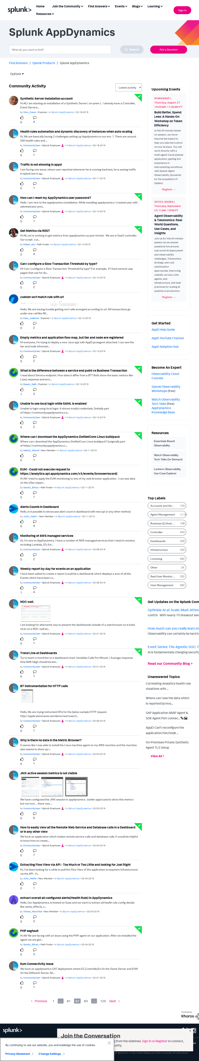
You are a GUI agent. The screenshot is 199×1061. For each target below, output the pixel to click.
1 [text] (21, 394)
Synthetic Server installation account (46, 98)
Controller (156, 532)
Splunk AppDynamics (62, 112)
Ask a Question (169, 49)
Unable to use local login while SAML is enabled (53, 403)
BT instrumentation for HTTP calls (44, 686)
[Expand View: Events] (126, 5)
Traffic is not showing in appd (41, 164)
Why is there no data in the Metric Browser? (51, 740)
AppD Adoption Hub (165, 346)
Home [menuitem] (40, 6)
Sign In (182, 10)
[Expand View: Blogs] (141, 5)
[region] (57, 1049)
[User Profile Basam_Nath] (13, 372)
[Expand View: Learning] (161, 5)
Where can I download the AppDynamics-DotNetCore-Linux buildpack (70, 437)
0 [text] (21, 122)
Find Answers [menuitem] (97, 6)
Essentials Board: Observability (164, 443)
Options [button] (14, 74)
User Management (161, 585)
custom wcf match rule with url (42, 297)
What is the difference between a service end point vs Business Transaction (73, 370)
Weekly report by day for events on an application (55, 569)
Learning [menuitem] (154, 6)
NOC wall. (27, 602)
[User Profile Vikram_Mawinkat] (13, 899)
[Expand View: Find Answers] (109, 5)
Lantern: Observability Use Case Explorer (167, 471)
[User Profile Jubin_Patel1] (13, 508)
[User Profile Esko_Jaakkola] (13, 299)
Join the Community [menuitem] (66, 6)
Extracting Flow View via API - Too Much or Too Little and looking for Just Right (75, 864)
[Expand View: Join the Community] (82, 5)
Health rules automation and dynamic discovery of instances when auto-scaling (76, 131)
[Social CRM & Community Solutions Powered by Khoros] (190, 1015)
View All (156, 756)
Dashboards (157, 541)
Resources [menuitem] (43, 14)
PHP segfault (29, 931)
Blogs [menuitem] (136, 6)
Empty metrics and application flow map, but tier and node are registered (72, 337)
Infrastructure (159, 549)
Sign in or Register (154, 1041)
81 (69, 1001)
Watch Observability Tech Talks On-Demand (168, 457)
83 (86, 1001)
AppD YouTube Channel (168, 338)
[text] (22, 118)
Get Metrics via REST (35, 231)
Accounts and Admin (163, 505)
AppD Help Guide (163, 329)
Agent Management (162, 514)
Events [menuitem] (120, 6)
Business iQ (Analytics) (164, 523)
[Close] (109, 1043)
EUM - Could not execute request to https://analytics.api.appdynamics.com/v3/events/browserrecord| (68, 471)
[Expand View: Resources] (53, 13)
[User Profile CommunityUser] (13, 133)
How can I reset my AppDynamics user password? (55, 198)
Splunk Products (43, 63)
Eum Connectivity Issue (36, 964)
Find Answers (18, 63)
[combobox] (76, 49)
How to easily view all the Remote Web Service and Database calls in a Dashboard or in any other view (77, 829)
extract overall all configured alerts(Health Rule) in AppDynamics (66, 898)
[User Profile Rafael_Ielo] (13, 232)
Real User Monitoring (163, 576)
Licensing (156, 558)
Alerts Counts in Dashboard (39, 507)
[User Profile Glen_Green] (13, 100)
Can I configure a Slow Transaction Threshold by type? (58, 264)
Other (153, 567)
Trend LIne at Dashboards (38, 653)
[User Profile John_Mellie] (13, 866)
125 (103, 1001)
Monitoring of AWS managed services (46, 536)
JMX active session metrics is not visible (48, 773)
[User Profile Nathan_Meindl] (13, 438)
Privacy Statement (17, 1053)
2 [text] (21, 254)
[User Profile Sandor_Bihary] (13, 471)
